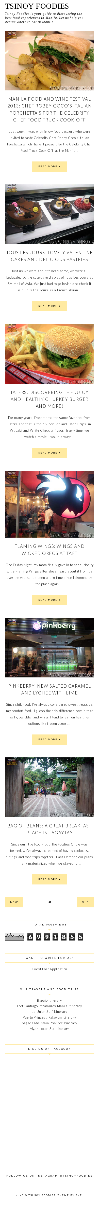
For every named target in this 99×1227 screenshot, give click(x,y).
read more (48, 166)
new (14, 902)
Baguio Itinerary (49, 1000)
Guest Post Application (49, 969)
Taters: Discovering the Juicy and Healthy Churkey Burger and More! (49, 399)
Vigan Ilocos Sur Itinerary (49, 1029)
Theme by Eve (70, 1195)
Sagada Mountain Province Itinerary (49, 1023)
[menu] (91, 12)
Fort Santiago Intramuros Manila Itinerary (49, 1006)
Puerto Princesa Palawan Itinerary (49, 1017)
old (85, 902)
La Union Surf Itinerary (49, 1012)
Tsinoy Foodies (37, 6)
